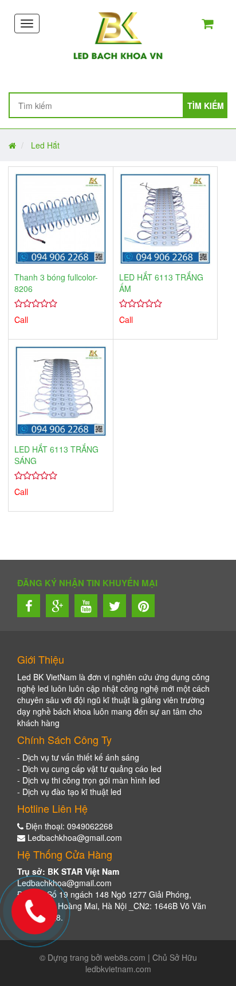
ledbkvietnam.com (118, 969)
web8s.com (124, 957)
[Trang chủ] (118, 35)
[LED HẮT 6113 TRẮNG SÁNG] (60, 391)
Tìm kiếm (205, 105)
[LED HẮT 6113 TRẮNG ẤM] (165, 219)
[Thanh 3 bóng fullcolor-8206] (60, 219)
